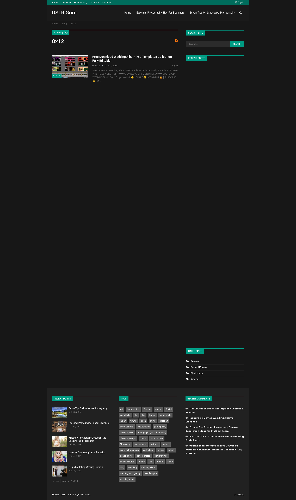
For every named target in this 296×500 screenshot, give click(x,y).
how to (133, 421)
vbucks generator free (202, 445)
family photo (165, 415)
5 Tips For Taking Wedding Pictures (86, 467)
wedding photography (130, 473)
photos (143, 438)
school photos (143, 456)
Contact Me (65, 2)
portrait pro (148, 450)
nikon (143, 421)
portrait (166, 444)
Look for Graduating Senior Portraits (87, 452)
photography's (126, 432)
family (152, 415)
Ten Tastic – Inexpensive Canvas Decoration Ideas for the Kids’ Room (212, 429)
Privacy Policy (80, 2)
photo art (164, 421)
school (171, 450)
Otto (192, 427)
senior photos (161, 456)
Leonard (194, 418)
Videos (56, 75)
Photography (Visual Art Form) (152, 432)
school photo (126, 456)
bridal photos (133, 409)
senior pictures (127, 462)
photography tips (128, 438)
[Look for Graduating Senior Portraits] (59, 456)
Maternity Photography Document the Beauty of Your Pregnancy (87, 439)
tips (150, 462)
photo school (157, 438)
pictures (154, 444)
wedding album (148, 467)
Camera (147, 409)
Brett (192, 436)
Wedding (132, 467)
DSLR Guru (64, 13)
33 (176, 65)
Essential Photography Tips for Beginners (160, 12)
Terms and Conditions (100, 2)
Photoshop (196, 373)
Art (121, 409)
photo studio (140, 444)
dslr (143, 415)
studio (142, 462)
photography (160, 427)
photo (152, 421)
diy (135, 415)
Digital (169, 409)
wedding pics (151, 473)
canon (158, 409)
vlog (122, 467)
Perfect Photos (198, 367)
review (161, 450)
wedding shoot (127, 479)
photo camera (126, 427)
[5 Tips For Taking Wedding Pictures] (59, 471)
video (170, 462)
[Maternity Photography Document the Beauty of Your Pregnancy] (59, 441)
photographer (144, 427)
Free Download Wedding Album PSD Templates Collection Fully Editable (214, 449)
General (194, 361)
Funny (123, 421)
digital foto (125, 415)
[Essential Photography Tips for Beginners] (59, 426)
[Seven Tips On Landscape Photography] (59, 412)
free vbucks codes (200, 408)
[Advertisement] (215, 203)
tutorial (160, 462)
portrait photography (129, 450)
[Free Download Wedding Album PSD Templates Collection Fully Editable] (70, 66)
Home (55, 2)
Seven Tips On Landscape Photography (212, 12)
